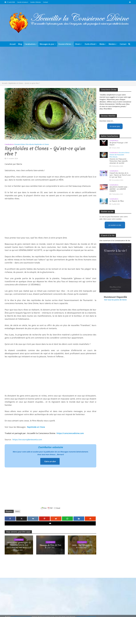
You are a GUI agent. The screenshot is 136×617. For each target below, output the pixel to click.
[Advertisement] (68, 64)
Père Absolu (30, 144)
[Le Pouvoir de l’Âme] (104, 201)
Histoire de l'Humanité (117, 155)
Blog (20, 44)
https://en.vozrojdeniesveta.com (27, 439)
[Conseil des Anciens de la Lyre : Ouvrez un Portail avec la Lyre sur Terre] (104, 173)
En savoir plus (115, 126)
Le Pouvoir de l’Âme (117, 201)
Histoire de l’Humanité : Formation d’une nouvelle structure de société (119, 161)
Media (102, 44)
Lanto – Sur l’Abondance (82, 545)
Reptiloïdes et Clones (41, 144)
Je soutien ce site (115, 225)
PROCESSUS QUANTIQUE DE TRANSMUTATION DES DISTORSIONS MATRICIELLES (18, 545)
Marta (17, 511)
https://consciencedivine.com (70, 433)
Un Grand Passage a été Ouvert (119, 144)
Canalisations (30, 44)
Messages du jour (47, 44)
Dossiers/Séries (64, 44)
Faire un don (50, 461)
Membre (112, 44)
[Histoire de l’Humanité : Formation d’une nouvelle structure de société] (104, 155)
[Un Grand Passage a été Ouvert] (104, 143)
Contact (45, 2)
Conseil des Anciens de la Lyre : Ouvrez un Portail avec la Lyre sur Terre (120, 175)
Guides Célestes (35, 2)
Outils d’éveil (90, 44)
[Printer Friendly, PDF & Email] (50, 508)
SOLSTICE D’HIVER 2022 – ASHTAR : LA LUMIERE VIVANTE (119, 189)
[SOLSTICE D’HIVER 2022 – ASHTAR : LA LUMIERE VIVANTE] (104, 187)
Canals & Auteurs (22, 2)
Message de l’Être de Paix (50, 545)
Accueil (13, 44)
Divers (78, 44)
